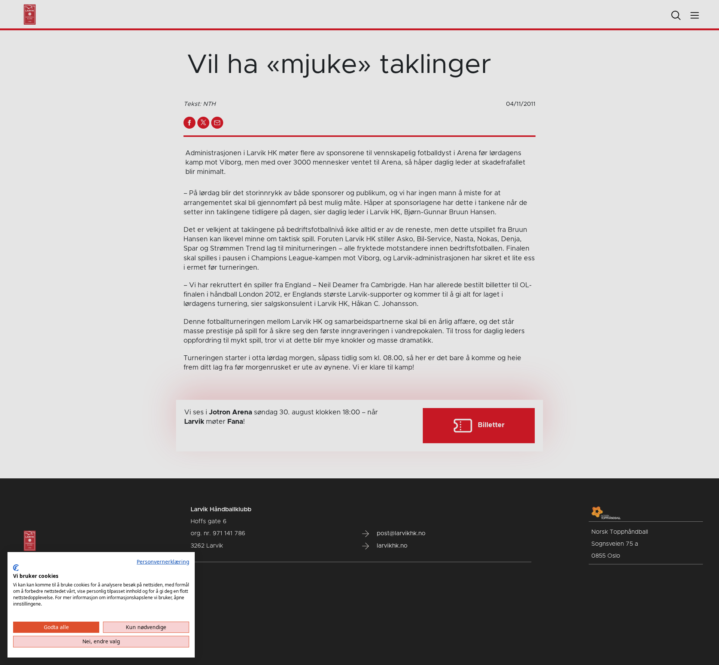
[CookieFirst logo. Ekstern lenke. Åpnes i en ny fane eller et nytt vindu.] (16, 567)
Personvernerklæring (163, 561)
